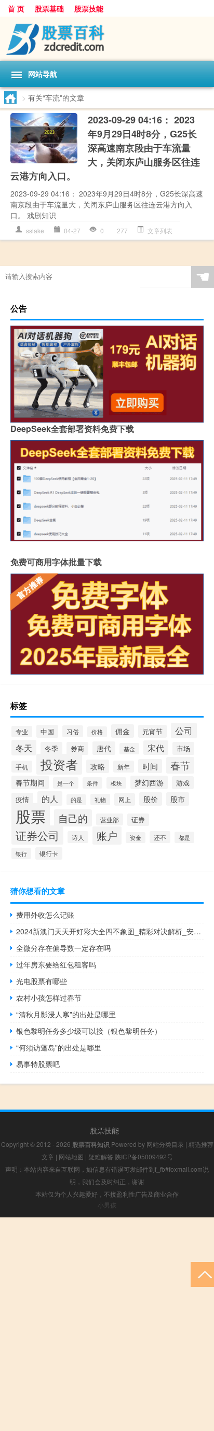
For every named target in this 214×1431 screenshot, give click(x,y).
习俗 (72, 731)
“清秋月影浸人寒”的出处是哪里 (66, 1014)
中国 (47, 731)
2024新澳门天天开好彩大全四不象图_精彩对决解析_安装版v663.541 (110, 931)
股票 (31, 815)
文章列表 (160, 230)
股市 (177, 799)
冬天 (24, 747)
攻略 (97, 766)
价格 (97, 732)
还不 (160, 837)
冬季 (51, 748)
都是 (184, 837)
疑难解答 (100, 1156)
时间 (150, 766)
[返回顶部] (202, 1273)
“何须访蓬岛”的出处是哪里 (58, 1047)
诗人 (78, 837)
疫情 (22, 799)
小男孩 (107, 1204)
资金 (135, 837)
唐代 (104, 748)
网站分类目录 (165, 1144)
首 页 (16, 8)
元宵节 (152, 731)
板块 (116, 783)
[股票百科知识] (107, 39)
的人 (50, 798)
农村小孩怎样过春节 (49, 997)
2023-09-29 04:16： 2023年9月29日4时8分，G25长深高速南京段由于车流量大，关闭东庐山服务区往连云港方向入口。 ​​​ (105, 148)
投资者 (59, 764)
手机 (22, 766)
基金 (129, 749)
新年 (123, 766)
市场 (183, 748)
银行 (21, 853)
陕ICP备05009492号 (144, 1156)
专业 (22, 731)
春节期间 (30, 782)
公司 (184, 730)
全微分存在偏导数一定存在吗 (63, 948)
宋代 (156, 747)
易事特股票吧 (38, 1064)
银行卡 (48, 853)
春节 (180, 765)
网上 (124, 799)
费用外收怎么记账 (45, 914)
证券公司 (37, 835)
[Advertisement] (107, 1324)
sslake (35, 230)
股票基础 (49, 8)
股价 (150, 799)
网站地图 (71, 1156)
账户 (107, 835)
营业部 (109, 819)
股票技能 (88, 8)
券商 (77, 748)
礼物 (100, 799)
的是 (76, 800)
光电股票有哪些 (41, 981)
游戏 (183, 783)
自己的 (73, 818)
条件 (92, 783)
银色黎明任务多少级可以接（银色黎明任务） (89, 1031)
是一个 (65, 783)
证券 (138, 819)
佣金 (122, 731)
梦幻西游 (149, 782)
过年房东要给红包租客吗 (56, 964)
